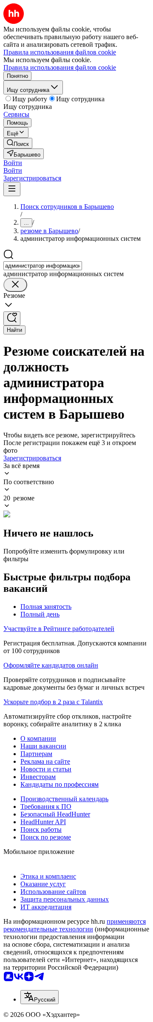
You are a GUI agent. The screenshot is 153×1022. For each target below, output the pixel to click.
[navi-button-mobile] (11, 189)
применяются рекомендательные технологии (74, 925)
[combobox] (42, 265)
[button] (12, 162)
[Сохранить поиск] (11, 318)
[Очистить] (15, 285)
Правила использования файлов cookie (59, 67)
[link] (17, 143)
